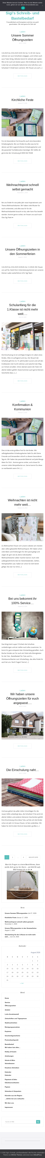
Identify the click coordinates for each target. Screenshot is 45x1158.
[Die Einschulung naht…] (22, 792)
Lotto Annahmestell (12, 1014)
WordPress (38, 1155)
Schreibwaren (10, 1063)
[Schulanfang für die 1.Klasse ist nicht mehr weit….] (22, 336)
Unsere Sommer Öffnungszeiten (16, 913)
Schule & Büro (10, 1060)
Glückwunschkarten (12, 1082)
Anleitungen (9, 1056)
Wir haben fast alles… (12, 1047)
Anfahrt (7, 1010)
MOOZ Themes (16, 1155)
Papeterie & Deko (11, 1079)
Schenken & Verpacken (13, 1091)
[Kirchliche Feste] (22, 122)
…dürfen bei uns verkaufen (14, 1099)
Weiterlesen (22, 76)
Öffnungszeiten (10, 1005)
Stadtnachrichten (11, 1023)
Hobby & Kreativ (10, 1052)
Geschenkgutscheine (12, 1036)
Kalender (8, 1072)
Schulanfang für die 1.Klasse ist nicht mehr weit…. (22, 309)
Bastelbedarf (9, 1044)
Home (7, 998)
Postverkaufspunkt (11, 1040)
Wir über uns (9, 1103)
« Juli (21, 983)
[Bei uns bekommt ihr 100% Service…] (22, 625)
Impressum (9, 1107)
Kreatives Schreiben (12, 1068)
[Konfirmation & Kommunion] (22, 431)
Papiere (7, 1087)
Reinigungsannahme (12, 1027)
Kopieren (8, 1031)
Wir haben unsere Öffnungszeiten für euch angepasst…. (22, 698)
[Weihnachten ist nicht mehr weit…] (22, 527)
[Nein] (42, 6)
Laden (22, 32)
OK (23, 8)
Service (7, 1002)
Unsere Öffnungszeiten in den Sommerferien (21, 928)
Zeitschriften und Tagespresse (16, 1018)
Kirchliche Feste (22, 100)
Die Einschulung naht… (22, 770)
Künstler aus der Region (13, 1095)
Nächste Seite (33, 857)
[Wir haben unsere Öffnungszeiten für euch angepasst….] (22, 725)
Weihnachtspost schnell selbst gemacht (19, 922)
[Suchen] (38, 1122)
